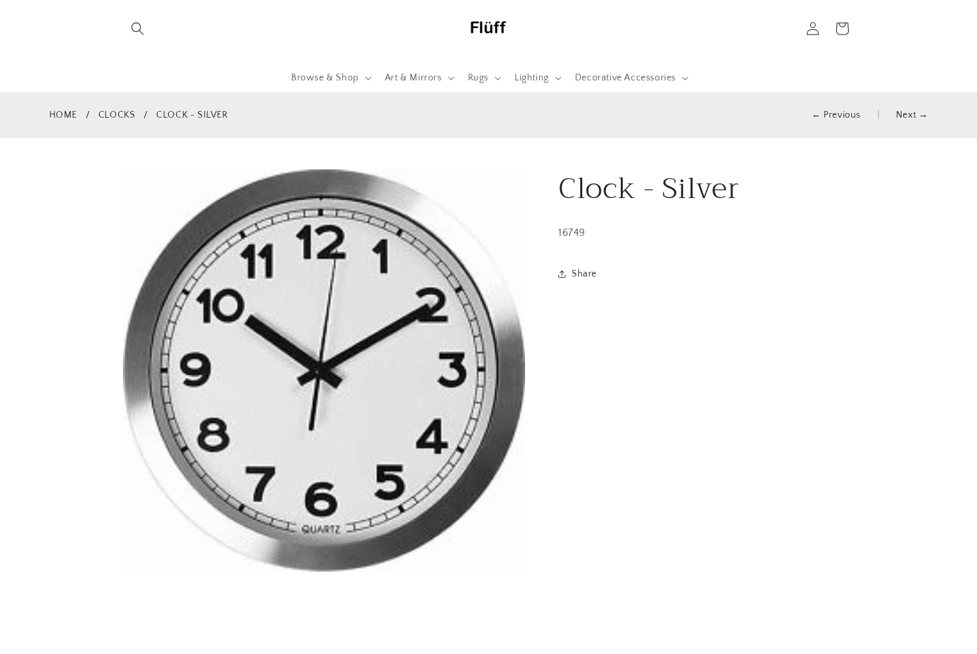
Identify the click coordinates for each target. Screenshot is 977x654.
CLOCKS (117, 115)
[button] (137, 28)
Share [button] (584, 274)
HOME (63, 115)
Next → (912, 115)
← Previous (836, 115)
